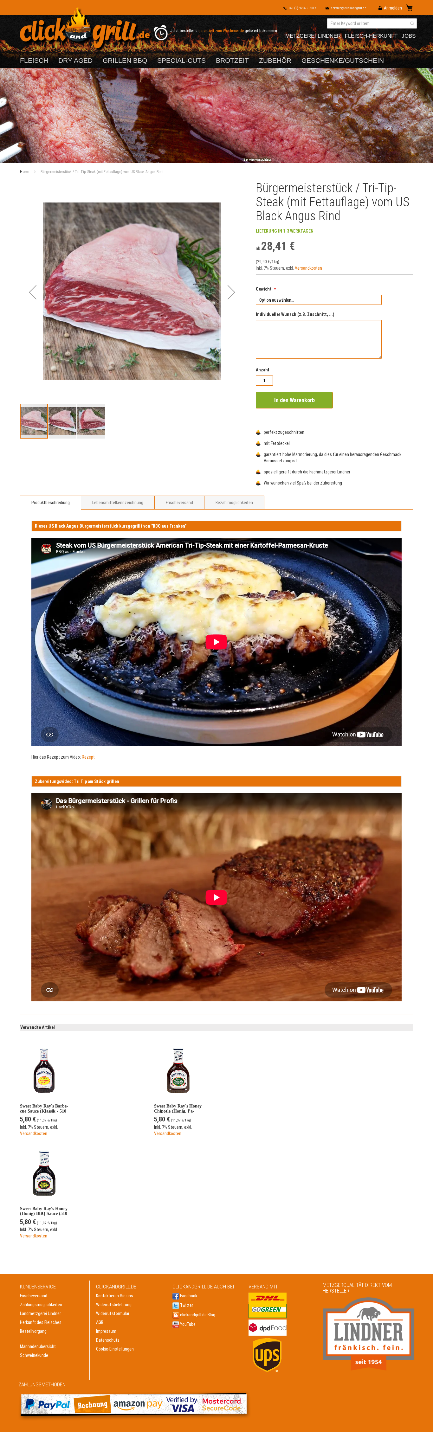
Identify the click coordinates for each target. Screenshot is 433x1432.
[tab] (50, 503)
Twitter (186, 1305)
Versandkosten (308, 268)
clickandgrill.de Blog (197, 1314)
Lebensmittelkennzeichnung (117, 502)
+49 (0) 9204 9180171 (303, 8)
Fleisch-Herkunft (371, 36)
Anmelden (393, 7)
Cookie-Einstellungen (115, 1349)
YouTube (187, 1324)
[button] (32, 292)
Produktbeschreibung (50, 502)
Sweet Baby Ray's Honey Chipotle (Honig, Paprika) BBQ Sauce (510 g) (178, 1108)
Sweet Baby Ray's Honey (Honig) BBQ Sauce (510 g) (44, 1211)
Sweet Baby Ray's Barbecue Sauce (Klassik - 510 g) (44, 1108)
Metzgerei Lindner (313, 36)
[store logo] (86, 29)
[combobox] (372, 23)
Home (24, 172)
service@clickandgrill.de (348, 8)
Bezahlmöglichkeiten (234, 502)
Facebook (188, 1295)
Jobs (409, 36)
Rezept (88, 757)
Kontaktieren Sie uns (114, 1295)
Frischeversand (179, 502)
